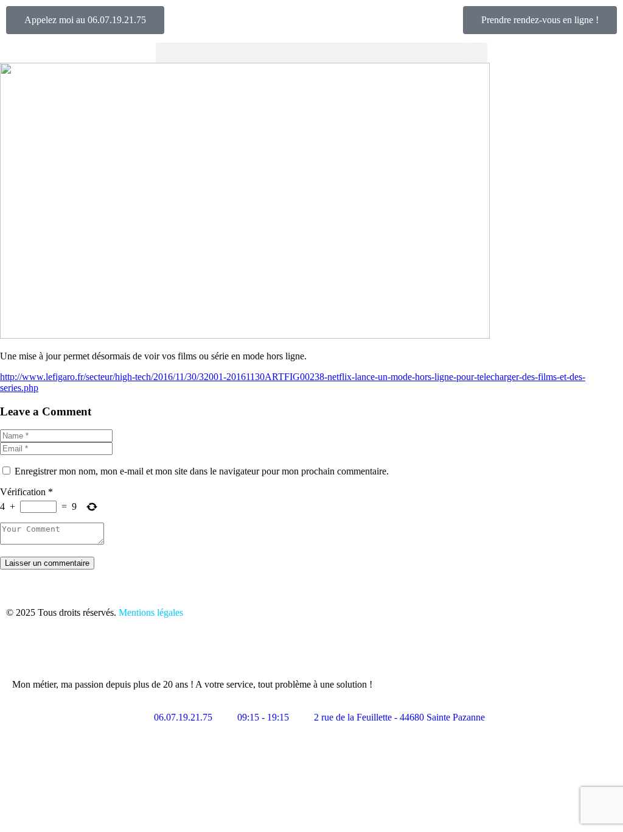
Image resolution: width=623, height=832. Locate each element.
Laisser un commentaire (47, 563)
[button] (311, 53)
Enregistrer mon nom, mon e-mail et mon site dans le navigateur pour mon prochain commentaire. (202, 471)
